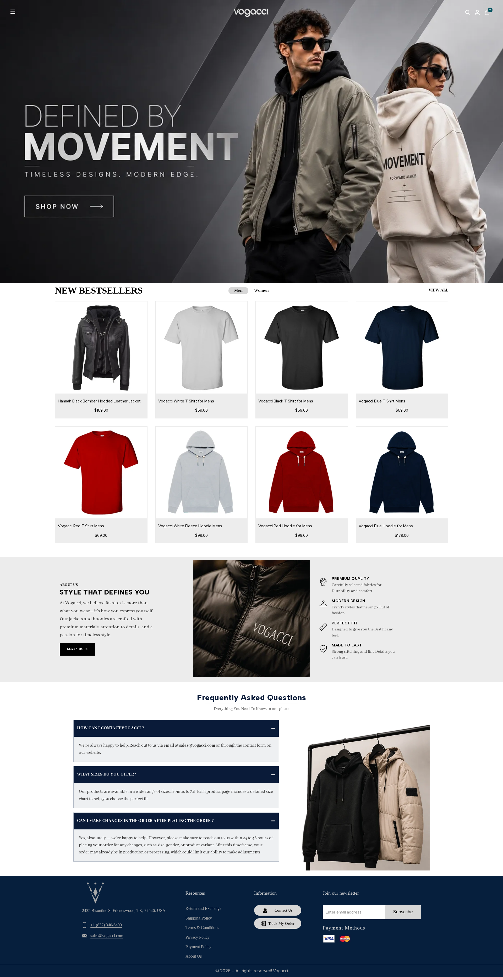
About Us (193, 956)
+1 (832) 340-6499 (106, 925)
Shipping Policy (198, 918)
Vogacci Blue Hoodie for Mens (386, 526)
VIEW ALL (438, 290)
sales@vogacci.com (106, 935)
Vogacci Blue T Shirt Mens (382, 401)
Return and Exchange (203, 908)
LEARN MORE (77, 649)
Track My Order (281, 923)
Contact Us (284, 910)
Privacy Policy (197, 937)
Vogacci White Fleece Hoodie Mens (190, 526)
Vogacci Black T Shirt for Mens (285, 401)
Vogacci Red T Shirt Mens (81, 526)
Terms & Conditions (202, 927)
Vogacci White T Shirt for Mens (186, 401)
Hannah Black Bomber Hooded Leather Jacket (99, 401)
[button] (96, 378)
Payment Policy (198, 946)
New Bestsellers (99, 290)
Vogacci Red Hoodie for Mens (285, 526)
